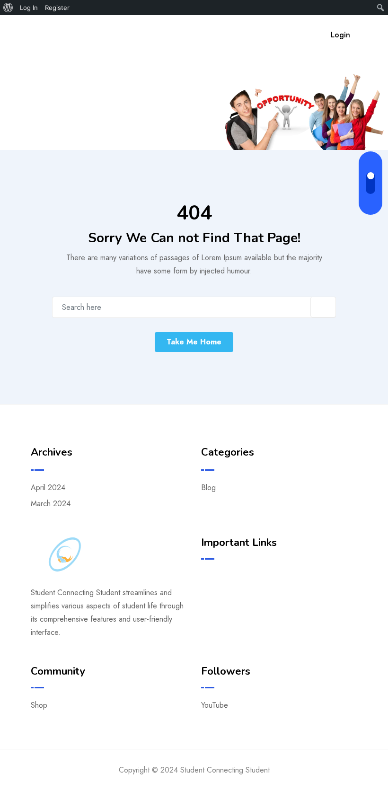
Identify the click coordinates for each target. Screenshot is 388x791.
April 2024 (48, 487)
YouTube (214, 705)
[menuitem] (8, 7)
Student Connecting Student (158, 33)
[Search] (303, 35)
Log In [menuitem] (29, 7)
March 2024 (51, 503)
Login (340, 34)
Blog (208, 487)
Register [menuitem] (57, 7)
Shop (39, 705)
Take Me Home (194, 341)
